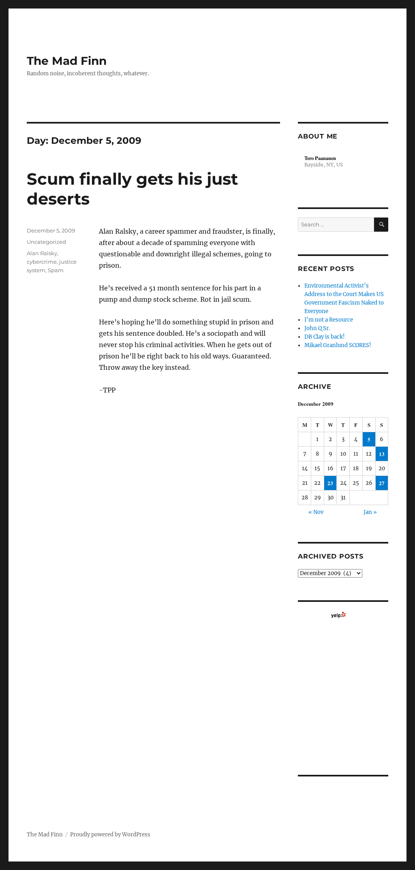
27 (382, 483)
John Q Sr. (317, 328)
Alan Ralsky (42, 253)
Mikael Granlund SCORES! (337, 345)
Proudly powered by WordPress (110, 834)
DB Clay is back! (324, 336)
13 (382, 454)
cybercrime (42, 261)
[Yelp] (338, 615)
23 (330, 483)
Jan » (370, 512)
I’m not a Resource (328, 319)
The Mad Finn (67, 61)
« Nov (315, 512)
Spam (56, 270)
